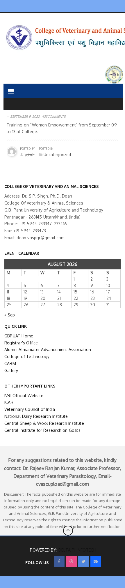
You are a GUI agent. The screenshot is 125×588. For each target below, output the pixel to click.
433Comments (54, 117)
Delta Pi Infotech (77, 549)
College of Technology (26, 356)
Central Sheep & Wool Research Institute (44, 423)
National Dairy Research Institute (36, 416)
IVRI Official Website (23, 395)
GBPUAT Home (18, 335)
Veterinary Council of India (29, 409)
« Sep (9, 314)
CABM (10, 363)
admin (29, 155)
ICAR (8, 402)
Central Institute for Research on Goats (42, 430)
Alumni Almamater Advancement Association (47, 349)
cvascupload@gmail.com (62, 484)
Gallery (11, 370)
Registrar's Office (21, 342)
